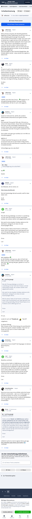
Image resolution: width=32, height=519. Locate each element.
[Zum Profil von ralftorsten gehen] (2, 15)
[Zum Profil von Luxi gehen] (2, 209)
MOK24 (7, 183)
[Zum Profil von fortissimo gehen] (2, 340)
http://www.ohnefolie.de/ (8, 190)
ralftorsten (6, 15)
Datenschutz (7, 496)
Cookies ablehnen (7, 512)
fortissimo (8, 340)
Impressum (25, 496)
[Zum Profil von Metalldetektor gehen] (2, 389)
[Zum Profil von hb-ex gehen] (2, 410)
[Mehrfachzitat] (2, 58)
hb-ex (6, 409)
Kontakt (13, 496)
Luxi (6, 208)
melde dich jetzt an (20, 456)
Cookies (19, 496)
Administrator (13, 409)
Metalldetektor (9, 388)
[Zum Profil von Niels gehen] (2, 64)
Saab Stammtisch (24, 15)
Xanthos (7, 112)
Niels (6, 63)
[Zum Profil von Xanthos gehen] (2, 112)
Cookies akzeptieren (23, 512)
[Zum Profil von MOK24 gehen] (2, 183)
